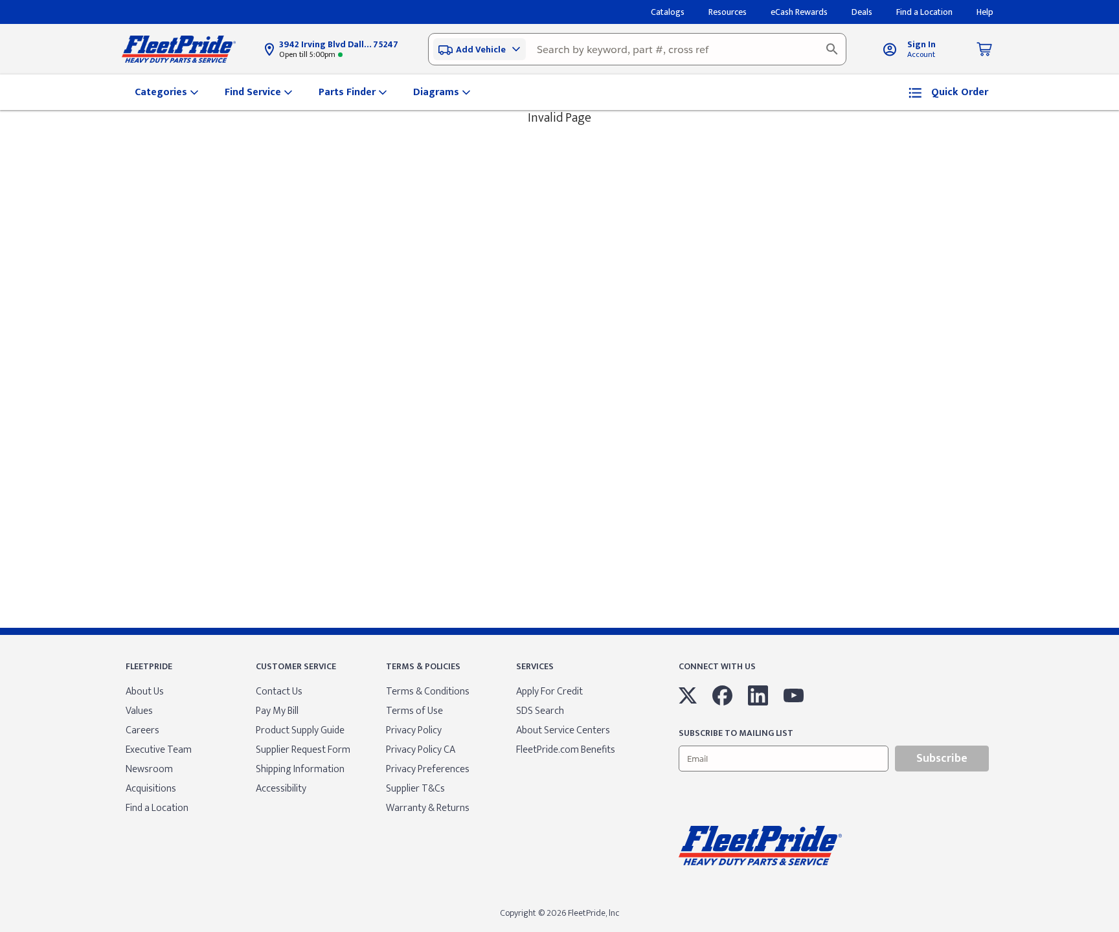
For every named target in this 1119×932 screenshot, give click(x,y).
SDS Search (540, 711)
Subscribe (941, 758)
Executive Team (159, 750)
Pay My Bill (277, 711)
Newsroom (149, 769)
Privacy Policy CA (420, 750)
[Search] (832, 49)
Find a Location (157, 808)
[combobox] (637, 49)
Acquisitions (151, 788)
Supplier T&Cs (415, 788)
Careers (142, 730)
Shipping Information (300, 769)
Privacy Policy (414, 730)
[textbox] (637, 49)
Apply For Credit (549, 691)
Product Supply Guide (300, 730)
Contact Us (279, 691)
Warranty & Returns (427, 808)
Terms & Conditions (427, 691)
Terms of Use (414, 711)
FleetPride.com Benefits (565, 750)
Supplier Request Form (303, 750)
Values (139, 711)
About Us (145, 691)
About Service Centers (563, 730)
